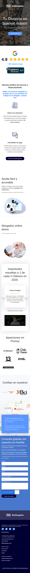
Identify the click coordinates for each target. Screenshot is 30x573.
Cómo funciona (5, 548)
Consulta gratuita (15, 33)
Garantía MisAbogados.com (7, 558)
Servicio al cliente (5, 546)
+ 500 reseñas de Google (15, 64)
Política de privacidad (6, 560)
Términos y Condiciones (6, 556)
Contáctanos (4, 550)
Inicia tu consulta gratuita (15, 158)
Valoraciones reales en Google (15, 310)
